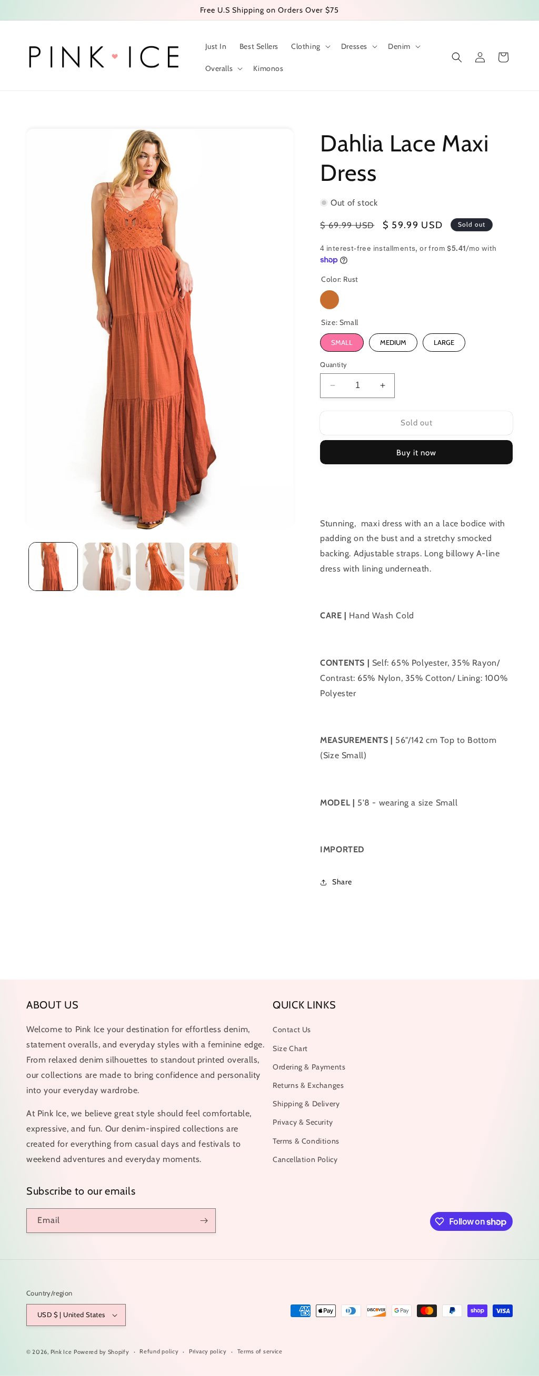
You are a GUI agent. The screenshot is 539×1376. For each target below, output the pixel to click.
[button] (310, 46)
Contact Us (292, 1029)
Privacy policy (208, 1351)
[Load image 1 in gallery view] (53, 567)
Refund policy (158, 1351)
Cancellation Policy (305, 1159)
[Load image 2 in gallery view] (107, 567)
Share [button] (342, 881)
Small (342, 342)
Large (444, 342)
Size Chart (290, 1048)
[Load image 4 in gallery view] (213, 567)
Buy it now (416, 452)
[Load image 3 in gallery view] (160, 567)
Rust (329, 299)
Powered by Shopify (101, 1351)
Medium (393, 342)
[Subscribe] (203, 1220)
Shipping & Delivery (306, 1103)
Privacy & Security (303, 1122)
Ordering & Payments (309, 1067)
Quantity (333, 364)
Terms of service (260, 1351)
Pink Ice (61, 1351)
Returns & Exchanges (308, 1085)
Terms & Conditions (306, 1141)
